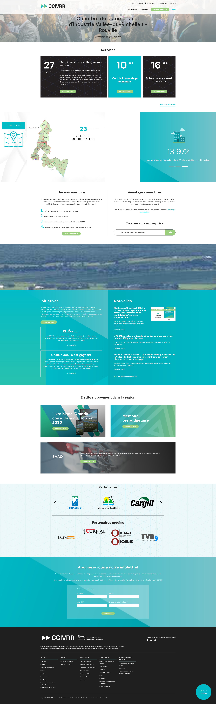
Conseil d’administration (47, 667)
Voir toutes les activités (66, 661)
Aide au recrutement (105, 672)
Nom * (111, 593)
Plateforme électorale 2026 (48, 687)
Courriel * (80, 602)
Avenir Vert (102, 669)
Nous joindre (151, 3)
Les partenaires (44, 677)
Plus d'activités (166, 104)
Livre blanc (43, 680)
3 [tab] (183, 167)
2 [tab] (176, 167)
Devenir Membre (160, 9)
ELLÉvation (102, 678)
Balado (101, 675)
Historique (43, 664)
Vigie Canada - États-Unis (167, 3)
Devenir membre (71, 234)
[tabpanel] (178, 144)
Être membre (84, 657)
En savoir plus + (119, 330)
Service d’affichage (85, 677)
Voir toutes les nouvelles (124, 376)
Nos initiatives (104, 657)
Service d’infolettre (85, 673)
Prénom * (80, 593)
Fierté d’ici (122, 668)
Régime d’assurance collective (88, 667)
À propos (43, 661)
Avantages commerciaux (86, 664)
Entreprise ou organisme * (118, 602)
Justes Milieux (103, 666)
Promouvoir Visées (104, 686)
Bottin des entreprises (86, 661)
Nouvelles (141, 3)
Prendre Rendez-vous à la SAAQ (138, 9)
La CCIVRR (43, 657)
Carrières (42, 673)
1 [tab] (170, 167)
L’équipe (42, 670)
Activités (63, 657)
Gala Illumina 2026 (65, 664)
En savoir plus (67, 91)
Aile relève (82, 680)
